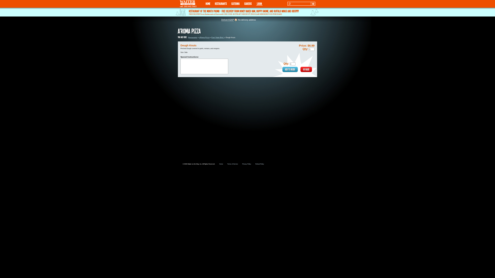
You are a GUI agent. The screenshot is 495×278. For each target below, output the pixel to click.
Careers (248, 3)
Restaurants (192, 37)
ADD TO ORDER (290, 69)
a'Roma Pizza (204, 37)
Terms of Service (232, 164)
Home (221, 164)
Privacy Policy (246, 164)
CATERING (235, 3)
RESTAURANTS (221, 3)
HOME (208, 3)
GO (313, 4)
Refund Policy (259, 164)
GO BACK (306, 69)
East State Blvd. (217, 37)
